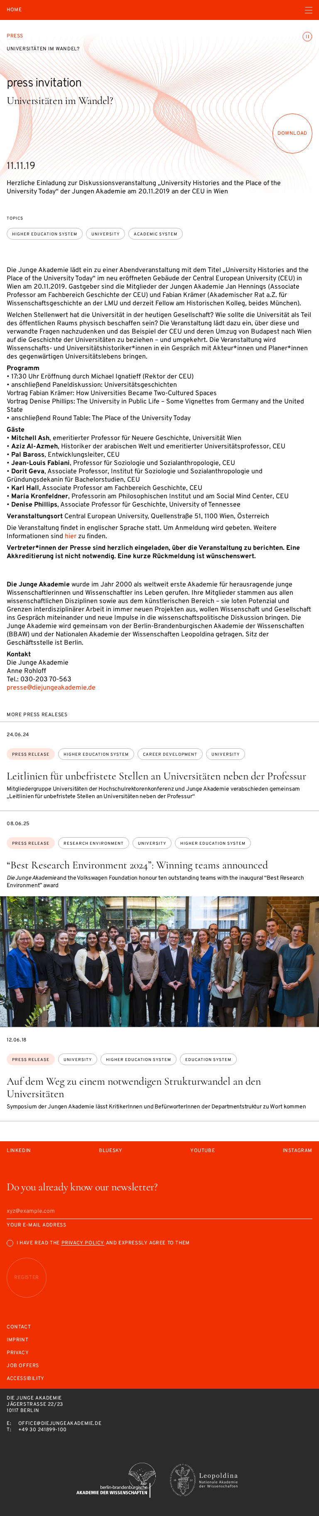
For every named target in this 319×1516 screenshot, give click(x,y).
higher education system (44, 234)
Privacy (18, 1353)
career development (170, 754)
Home (14, 10)
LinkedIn (19, 1151)
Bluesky (110, 1151)
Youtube (202, 1151)
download (292, 133)
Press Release (30, 754)
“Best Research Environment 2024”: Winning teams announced (137, 864)
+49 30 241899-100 (42, 1430)
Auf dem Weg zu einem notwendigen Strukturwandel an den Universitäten (134, 1087)
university (105, 234)
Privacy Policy (82, 1243)
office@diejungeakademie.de (60, 1423)
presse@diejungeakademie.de (51, 688)
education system (208, 1060)
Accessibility (25, 1379)
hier (70, 536)
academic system (155, 234)
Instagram (297, 1151)
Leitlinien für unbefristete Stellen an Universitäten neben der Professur (156, 775)
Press (15, 36)
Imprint (17, 1340)
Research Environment (94, 843)
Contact (19, 1327)
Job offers (23, 1366)
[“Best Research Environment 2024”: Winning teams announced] (159, 961)
